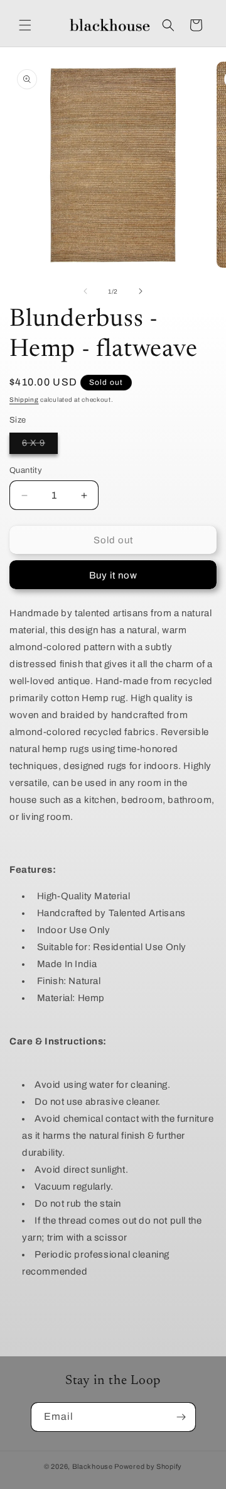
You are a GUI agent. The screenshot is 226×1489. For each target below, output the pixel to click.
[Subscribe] (181, 1417)
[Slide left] (85, 291)
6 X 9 (40, 446)
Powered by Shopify (148, 1466)
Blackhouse (92, 1466)
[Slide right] (140, 291)
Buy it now (113, 575)
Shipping (24, 399)
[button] (25, 25)
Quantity (25, 470)
